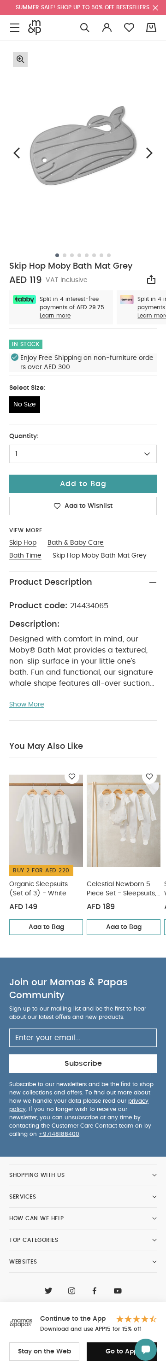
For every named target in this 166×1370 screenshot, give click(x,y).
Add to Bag (46, 927)
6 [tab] (94, 255)
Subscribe (83, 1063)
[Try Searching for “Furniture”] (84, 28)
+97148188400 (59, 1134)
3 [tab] (72, 255)
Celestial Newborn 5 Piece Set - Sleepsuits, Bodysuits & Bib (121, 889)
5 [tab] (87, 255)
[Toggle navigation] (14, 28)
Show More (26, 704)
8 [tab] (109, 255)
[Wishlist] (72, 776)
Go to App (122, 1351)
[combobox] (83, 454)
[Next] (149, 153)
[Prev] (16, 153)
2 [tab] (64, 255)
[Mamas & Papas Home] (34, 27)
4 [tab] (79, 255)
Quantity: (24, 436)
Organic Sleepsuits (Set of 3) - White (38, 889)
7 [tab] (101, 255)
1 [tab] (57, 255)
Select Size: (27, 388)
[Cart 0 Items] (151, 27)
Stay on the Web (44, 1351)
